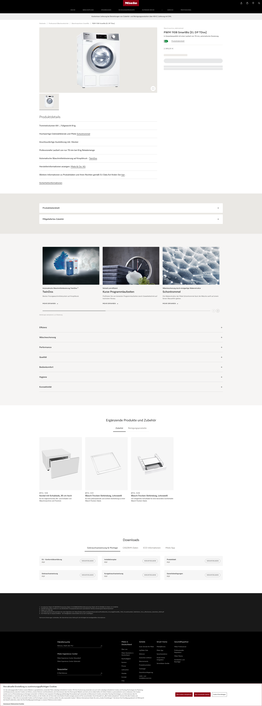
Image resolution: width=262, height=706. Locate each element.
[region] (98, 60)
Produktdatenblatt (178, 41)
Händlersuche (63, 642)
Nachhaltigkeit (126, 658)
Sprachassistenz (162, 654)
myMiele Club (143, 650)
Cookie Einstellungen (219, 694)
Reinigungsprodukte (127, 10)
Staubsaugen (106, 10)
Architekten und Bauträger (179, 661)
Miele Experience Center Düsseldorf (69, 658)
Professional (186, 10)
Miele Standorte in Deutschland (127, 654)
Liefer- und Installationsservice (145, 677)
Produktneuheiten (145, 665)
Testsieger (142, 669)
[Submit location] (101, 646)
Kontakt (123, 677)
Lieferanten (125, 670)
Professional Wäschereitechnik (58, 23)
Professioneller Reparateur (179, 651)
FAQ (122, 681)
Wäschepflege (88, 10)
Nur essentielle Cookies (202, 694)
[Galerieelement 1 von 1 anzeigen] (49, 102)
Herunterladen (88, 561)
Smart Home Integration (161, 659)
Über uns (124, 649)
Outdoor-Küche (148, 10)
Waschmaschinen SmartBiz (80, 23)
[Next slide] (217, 310)
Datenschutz (15, 704)
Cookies (21, 704)
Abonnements (143, 661)
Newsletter (62, 669)
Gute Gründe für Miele (146, 646)
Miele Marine (178, 656)
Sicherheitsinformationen (50, 183)
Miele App (170, 548)
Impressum (6, 704)
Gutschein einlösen (145, 657)
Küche (73, 10)
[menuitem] (74, 9)
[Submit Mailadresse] (101, 673)
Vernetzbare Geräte (163, 663)
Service (170, 10)
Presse (123, 666)
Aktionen (142, 654)
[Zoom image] (153, 88)
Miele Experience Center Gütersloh (68, 661)
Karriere (124, 662)
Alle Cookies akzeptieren (183, 694)
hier (123, 175)
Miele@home (161, 646)
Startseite (42, 23)
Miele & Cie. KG (78, 167)
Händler (124, 673)
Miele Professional (180, 646)
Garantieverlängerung (146, 672)
